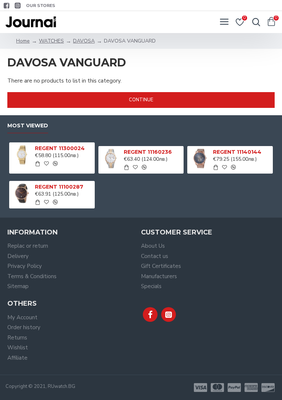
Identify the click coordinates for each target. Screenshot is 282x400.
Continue (141, 100)
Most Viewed (27, 126)
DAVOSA (84, 40)
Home (23, 40)
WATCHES (51, 40)
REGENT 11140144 (237, 152)
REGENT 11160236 (148, 152)
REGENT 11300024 (60, 148)
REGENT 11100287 (59, 186)
